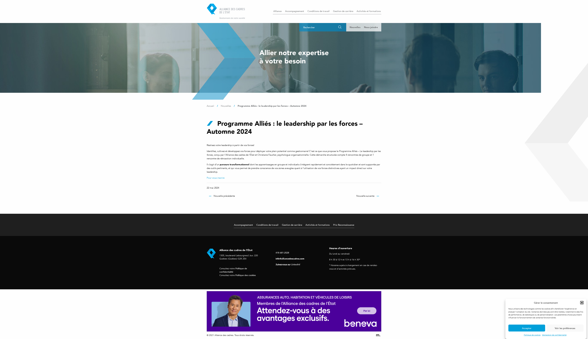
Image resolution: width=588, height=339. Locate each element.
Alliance (277, 11)
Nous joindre (371, 27)
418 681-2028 (282, 252)
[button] (581, 302)
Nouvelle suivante (365, 196)
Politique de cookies (532, 335)
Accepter (526, 328)
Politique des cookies (245, 275)
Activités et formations (369, 11)
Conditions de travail (318, 11)
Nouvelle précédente (224, 196)
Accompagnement (294, 11)
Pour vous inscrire (215, 177)
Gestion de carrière (343, 11)
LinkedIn (295, 264)
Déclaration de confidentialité (554, 335)
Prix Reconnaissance (343, 225)
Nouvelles (355, 27)
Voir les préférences (565, 328)
